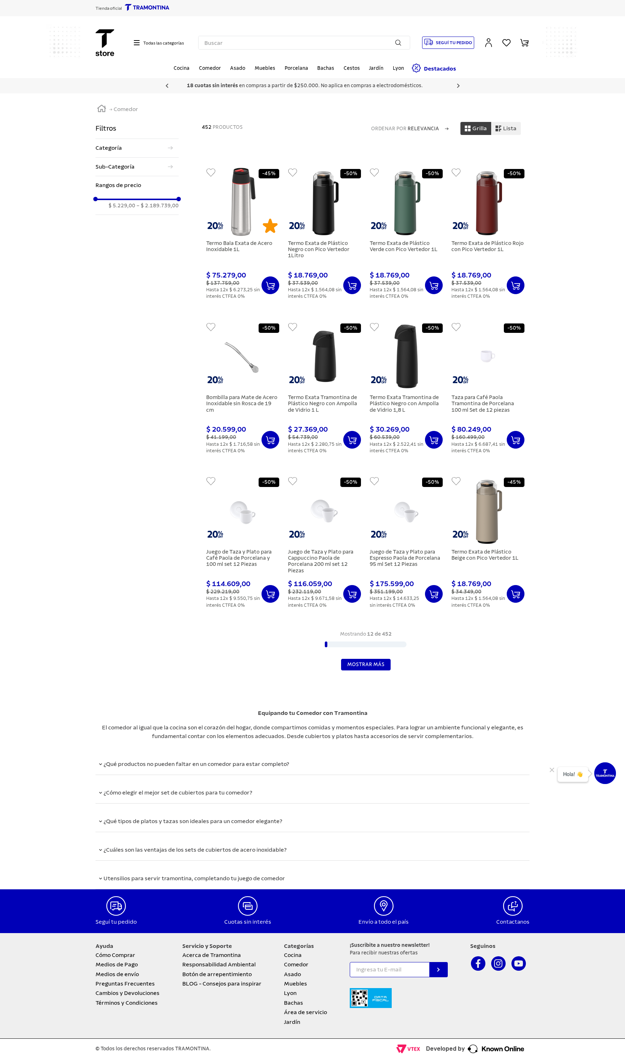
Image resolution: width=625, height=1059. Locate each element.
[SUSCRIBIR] (439, 969)
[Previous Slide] (167, 85)
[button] (137, 148)
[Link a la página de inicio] (101, 109)
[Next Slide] (458, 85)
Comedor (126, 109)
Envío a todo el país (383, 922)
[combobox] (304, 43)
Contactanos (513, 922)
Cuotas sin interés (247, 922)
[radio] (475, 128)
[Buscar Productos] (399, 42)
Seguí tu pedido (116, 922)
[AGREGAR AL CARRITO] (270, 285)
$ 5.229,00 (122, 205)
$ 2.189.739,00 (158, 205)
